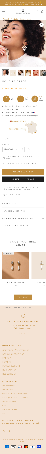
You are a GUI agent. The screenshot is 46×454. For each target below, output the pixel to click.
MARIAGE (6, 358)
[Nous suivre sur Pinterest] (9, 431)
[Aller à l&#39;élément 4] (28, 72)
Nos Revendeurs (9, 401)
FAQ (4, 413)
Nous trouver (7, 390)
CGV (4, 405)
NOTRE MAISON (9, 370)
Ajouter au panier (23, 172)
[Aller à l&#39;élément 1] (5, 72)
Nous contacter (8, 386)
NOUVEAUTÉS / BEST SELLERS (15, 350)
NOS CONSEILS (9, 374)
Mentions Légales (9, 409)
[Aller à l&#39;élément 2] (13, 72)
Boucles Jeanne (15, 282)
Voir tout (22, 297)
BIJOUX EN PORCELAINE (13, 354)
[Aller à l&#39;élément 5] (36, 72)
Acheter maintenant (23, 179)
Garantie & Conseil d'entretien (14, 394)
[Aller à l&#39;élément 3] (20, 72)
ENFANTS (6, 362)
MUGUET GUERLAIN (11, 366)
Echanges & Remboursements (15, 397)
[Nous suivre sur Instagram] (3, 431)
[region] (23, 322)
